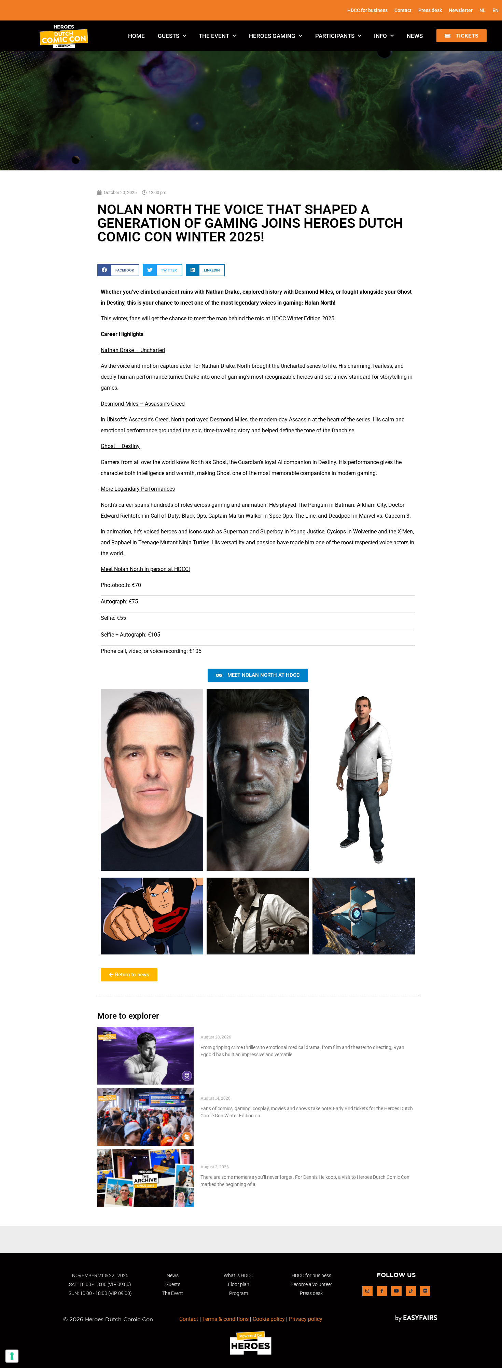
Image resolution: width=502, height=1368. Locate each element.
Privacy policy (305, 1319)
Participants (334, 35)
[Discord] (425, 1291)
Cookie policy (269, 1319)
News (415, 35)
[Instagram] (367, 1291)
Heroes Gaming (272, 35)
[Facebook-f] (382, 1291)
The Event (214, 35)
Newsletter (461, 10)
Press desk (430, 10)
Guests (168, 35)
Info (380, 35)
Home (136, 35)
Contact (403, 10)
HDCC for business (367, 10)
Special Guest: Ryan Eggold (238, 1030)
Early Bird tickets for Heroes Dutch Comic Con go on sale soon (285, 1091)
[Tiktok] (411, 1291)
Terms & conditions (225, 1319)
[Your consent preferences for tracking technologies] (11, 1356)
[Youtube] (396, 1291)
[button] (461, 35)
